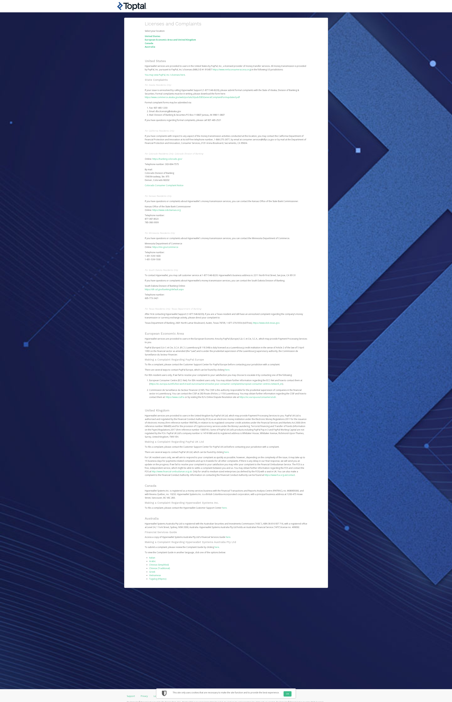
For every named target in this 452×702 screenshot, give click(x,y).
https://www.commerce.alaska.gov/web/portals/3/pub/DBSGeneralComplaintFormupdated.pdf (192, 97)
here (227, 369)
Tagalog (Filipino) (157, 578)
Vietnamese (155, 575)
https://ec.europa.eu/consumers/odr (257, 397)
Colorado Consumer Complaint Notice (164, 185)
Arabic (152, 561)
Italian (152, 557)
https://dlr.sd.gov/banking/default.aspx (164, 289)
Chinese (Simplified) (159, 564)
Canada (149, 43)
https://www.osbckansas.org (166, 210)
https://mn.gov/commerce (165, 247)
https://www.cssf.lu (175, 397)
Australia (150, 46)
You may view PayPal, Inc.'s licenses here (165, 74)
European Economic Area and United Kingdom (170, 39)
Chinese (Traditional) (159, 568)
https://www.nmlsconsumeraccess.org (232, 69)
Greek (152, 571)
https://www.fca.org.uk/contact (279, 475)
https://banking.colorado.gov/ (167, 158)
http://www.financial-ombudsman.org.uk (172, 471)
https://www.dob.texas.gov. (266, 322)
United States (152, 36)
